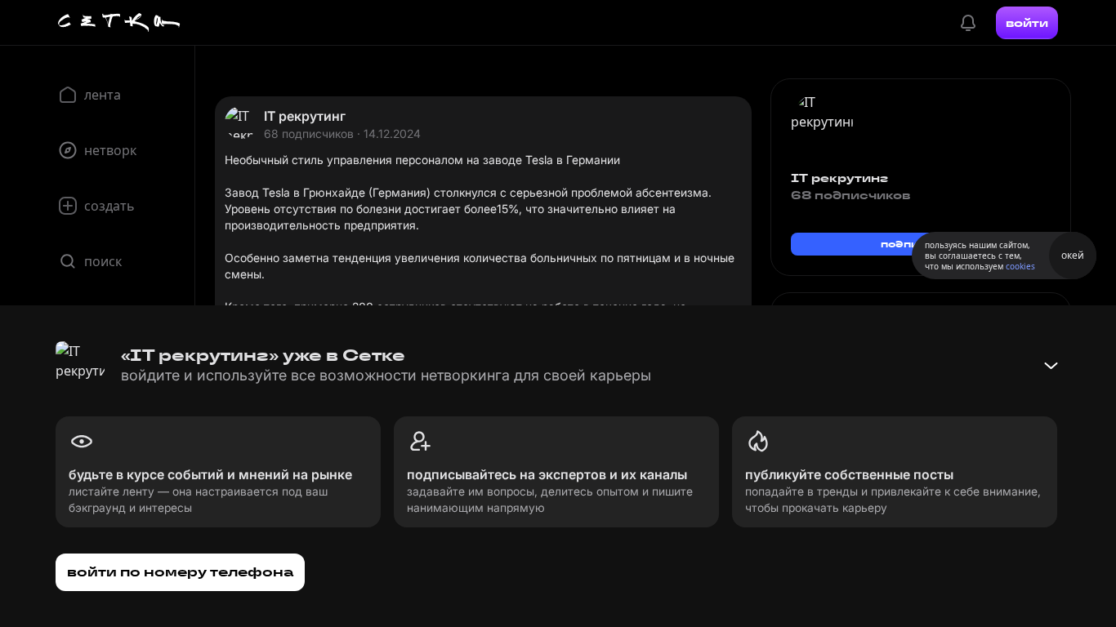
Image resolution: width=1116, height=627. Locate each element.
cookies (1020, 266)
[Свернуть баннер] (1050, 366)
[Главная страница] (119, 23)
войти (1027, 23)
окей (1072, 255)
